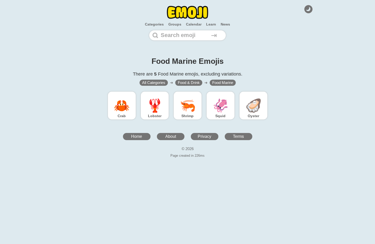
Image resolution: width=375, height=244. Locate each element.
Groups (174, 24)
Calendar (194, 24)
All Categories (153, 82)
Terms (238, 136)
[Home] (187, 12)
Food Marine (222, 82)
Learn (211, 24)
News (225, 24)
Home (136, 136)
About (170, 136)
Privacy (204, 136)
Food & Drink (189, 82)
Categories (154, 24)
